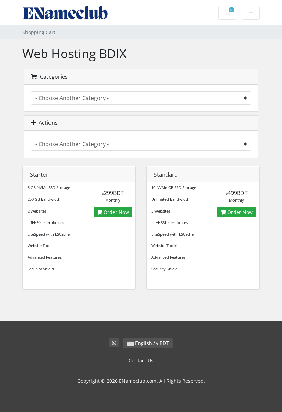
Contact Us (141, 360)
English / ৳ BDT (151, 343)
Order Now (115, 212)
